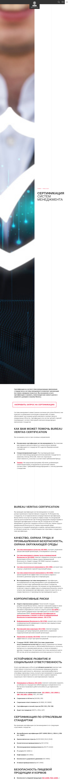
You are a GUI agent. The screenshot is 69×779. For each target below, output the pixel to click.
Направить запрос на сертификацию (34, 405)
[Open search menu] (59, 2)
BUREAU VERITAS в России (34, 4)
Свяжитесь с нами (63, 2)
